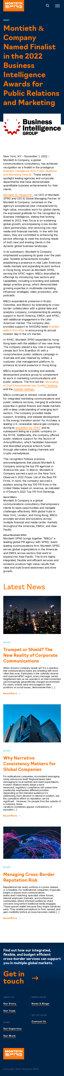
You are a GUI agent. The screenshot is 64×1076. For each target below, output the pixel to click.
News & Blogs (40, 1004)
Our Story (9, 1004)
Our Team (9, 1011)
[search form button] (47, 6)
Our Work (9, 1036)
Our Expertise (12, 1029)
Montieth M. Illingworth (17, 195)
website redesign (23, 389)
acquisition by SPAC (27, 427)
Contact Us (39, 1021)
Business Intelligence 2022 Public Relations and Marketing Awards (30, 172)
